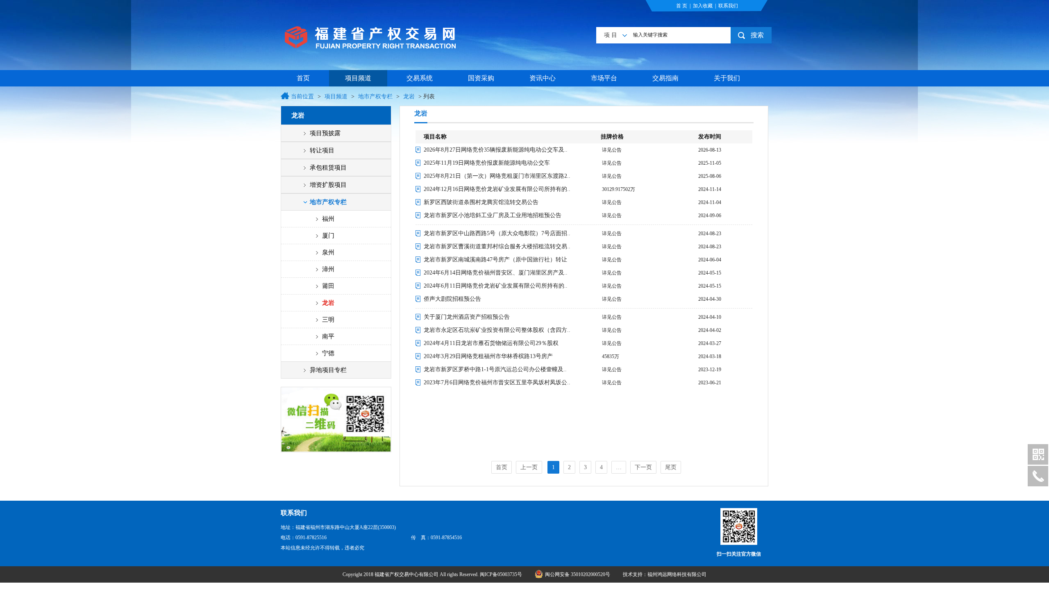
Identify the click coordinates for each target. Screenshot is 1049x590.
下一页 (643, 467)
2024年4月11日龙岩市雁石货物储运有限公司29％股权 (491, 343)
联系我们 (728, 6)
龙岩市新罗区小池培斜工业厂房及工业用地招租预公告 (492, 215)
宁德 (328, 353)
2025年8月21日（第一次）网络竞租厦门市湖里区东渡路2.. (497, 176)
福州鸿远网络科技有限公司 (676, 574)
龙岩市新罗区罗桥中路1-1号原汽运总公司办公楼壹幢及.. (495, 369)
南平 (328, 336)
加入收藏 (703, 6)
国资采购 (481, 78)
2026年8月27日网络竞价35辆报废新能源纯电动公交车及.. (496, 150)
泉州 (328, 252)
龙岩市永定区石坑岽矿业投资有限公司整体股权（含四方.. (497, 330)
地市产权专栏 (375, 96)
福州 (328, 219)
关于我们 (727, 78)
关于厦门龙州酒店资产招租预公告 (467, 317)
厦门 (328, 235)
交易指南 (665, 78)
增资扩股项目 (328, 185)
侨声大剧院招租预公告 (452, 299)
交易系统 (419, 78)
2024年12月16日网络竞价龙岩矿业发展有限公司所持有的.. (497, 189)
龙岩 (409, 96)
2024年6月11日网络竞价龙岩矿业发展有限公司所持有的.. (496, 286)
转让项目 (322, 150)
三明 (328, 319)
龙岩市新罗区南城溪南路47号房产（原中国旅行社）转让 (495, 259)
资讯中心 (542, 78)
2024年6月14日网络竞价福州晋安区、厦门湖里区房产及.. (496, 273)
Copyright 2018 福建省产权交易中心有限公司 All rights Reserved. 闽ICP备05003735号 (433, 574)
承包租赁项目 (328, 167)
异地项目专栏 (328, 370)
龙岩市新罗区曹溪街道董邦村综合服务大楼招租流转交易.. (497, 246)
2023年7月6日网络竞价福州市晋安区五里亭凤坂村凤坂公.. (497, 382)
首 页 (681, 6)
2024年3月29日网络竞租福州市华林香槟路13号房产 (488, 356)
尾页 (671, 467)
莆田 (328, 286)
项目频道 (358, 78)
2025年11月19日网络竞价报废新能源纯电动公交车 (487, 163)
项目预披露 (325, 133)
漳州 (328, 269)
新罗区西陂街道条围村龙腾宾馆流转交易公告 (481, 202)
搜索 (757, 35)
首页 (303, 78)
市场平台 (604, 78)
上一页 (529, 467)
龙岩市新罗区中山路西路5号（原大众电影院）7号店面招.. (497, 233)
